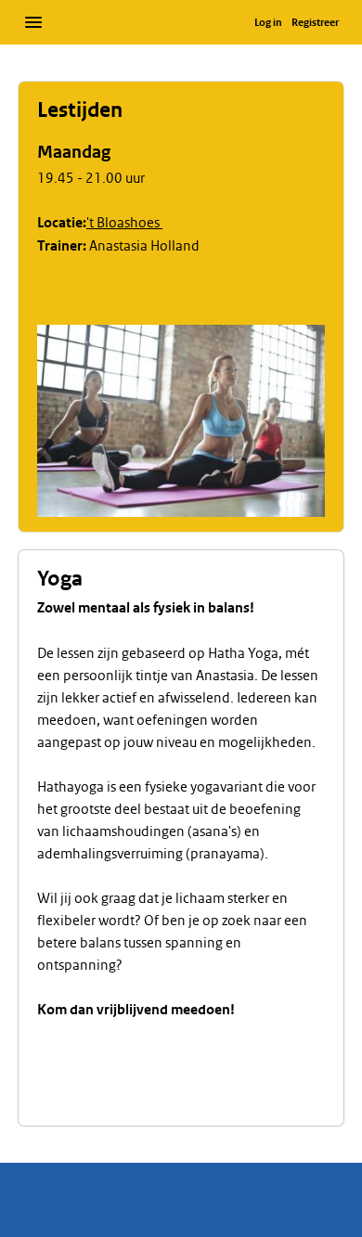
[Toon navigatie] (33, 22)
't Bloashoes (124, 222)
